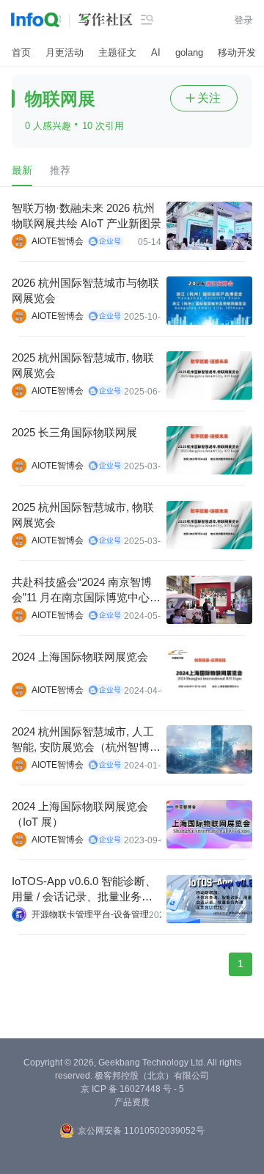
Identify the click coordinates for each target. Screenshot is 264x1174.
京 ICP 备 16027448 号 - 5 (132, 1089)
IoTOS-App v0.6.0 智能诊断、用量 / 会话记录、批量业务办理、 (84, 889)
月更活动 (64, 52)
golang (189, 52)
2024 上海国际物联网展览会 (80, 656)
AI (156, 52)
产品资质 (132, 1102)
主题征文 (117, 52)
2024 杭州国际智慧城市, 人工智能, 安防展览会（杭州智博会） (83, 740)
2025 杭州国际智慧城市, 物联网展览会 (83, 365)
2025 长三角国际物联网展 (74, 432)
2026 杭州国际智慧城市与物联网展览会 (85, 290)
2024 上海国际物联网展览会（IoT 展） (80, 814)
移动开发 (237, 52)
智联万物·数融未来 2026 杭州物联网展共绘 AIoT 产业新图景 (86, 216)
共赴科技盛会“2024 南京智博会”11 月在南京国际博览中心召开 (86, 590)
